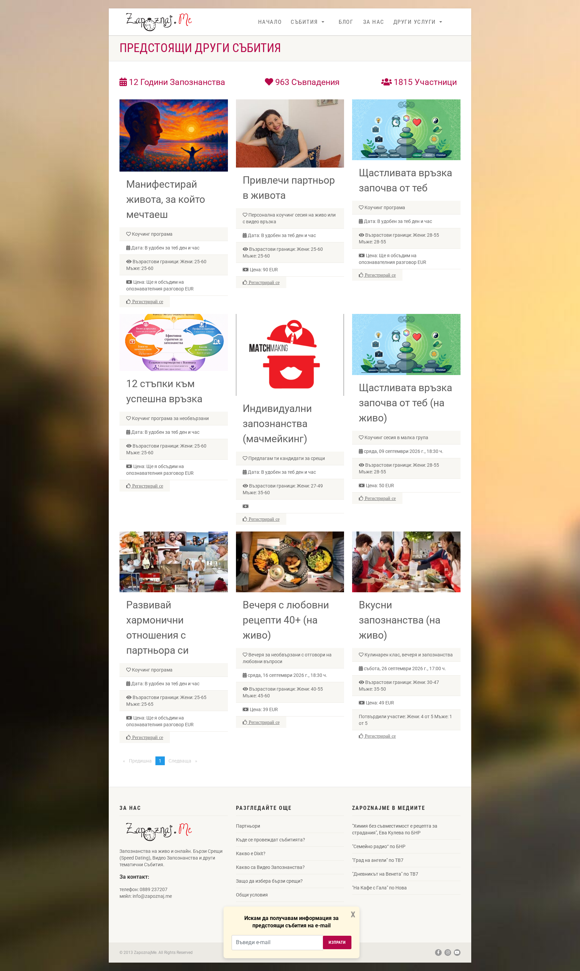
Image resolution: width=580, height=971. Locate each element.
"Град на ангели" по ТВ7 (377, 860)
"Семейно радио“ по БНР (378, 846)
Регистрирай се (147, 301)
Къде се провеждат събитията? (270, 839)
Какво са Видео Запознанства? (270, 867)
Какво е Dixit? (250, 853)
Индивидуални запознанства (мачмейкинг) (277, 424)
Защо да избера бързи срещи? (269, 881)
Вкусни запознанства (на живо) (399, 620)
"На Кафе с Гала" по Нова (379, 887)
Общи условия (252, 894)
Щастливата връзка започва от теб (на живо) (405, 403)
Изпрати (337, 942)
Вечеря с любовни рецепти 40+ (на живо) (286, 620)
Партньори (248, 826)
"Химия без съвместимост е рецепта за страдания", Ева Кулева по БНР (394, 829)
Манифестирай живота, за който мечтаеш (165, 199)
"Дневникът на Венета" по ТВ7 (385, 874)
